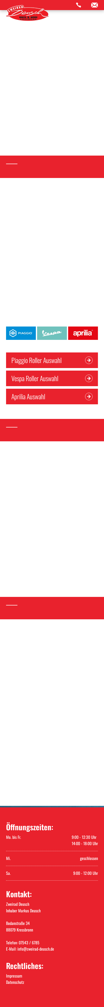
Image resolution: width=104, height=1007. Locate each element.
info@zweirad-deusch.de (35, 949)
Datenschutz (15, 982)
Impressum (14, 976)
